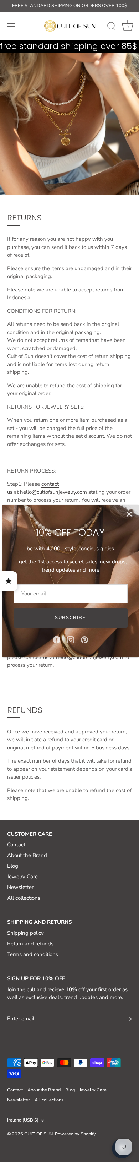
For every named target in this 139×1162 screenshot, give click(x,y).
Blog (12, 865)
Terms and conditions (32, 954)
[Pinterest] (84, 639)
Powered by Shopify (75, 1134)
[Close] (129, 514)
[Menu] (11, 26)
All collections (23, 897)
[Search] (111, 27)
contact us (36, 657)
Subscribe (70, 618)
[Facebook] (56, 639)
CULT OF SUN (38, 1134)
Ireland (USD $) (22, 1120)
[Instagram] (70, 639)
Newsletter (20, 887)
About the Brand (27, 855)
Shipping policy (25, 933)
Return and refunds (30, 943)
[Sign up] (128, 1018)
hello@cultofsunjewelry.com (53, 492)
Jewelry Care (22, 876)
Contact (16, 844)
